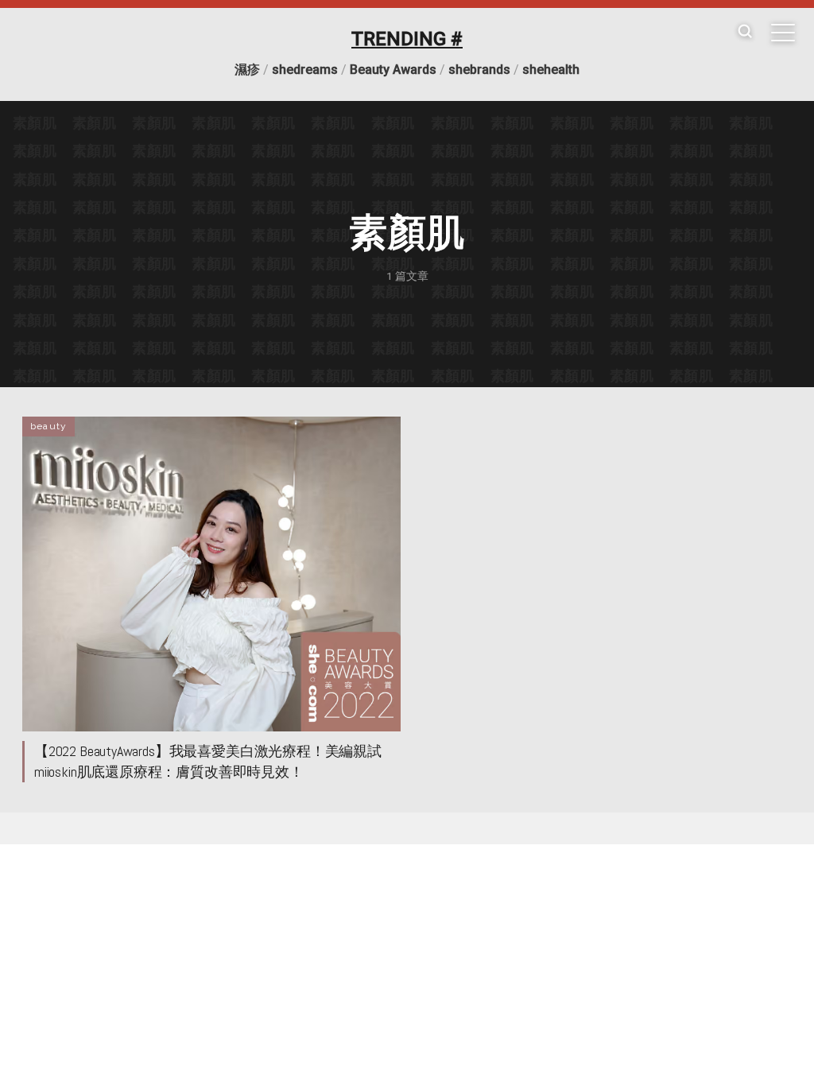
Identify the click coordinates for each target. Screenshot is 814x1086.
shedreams (305, 69)
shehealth (550, 69)
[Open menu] (783, 32)
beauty (48, 426)
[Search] (745, 32)
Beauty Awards (393, 69)
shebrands (479, 69)
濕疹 (247, 69)
